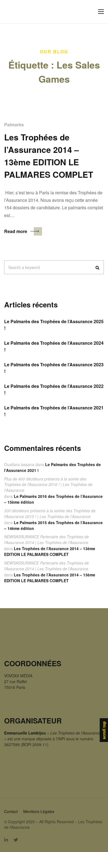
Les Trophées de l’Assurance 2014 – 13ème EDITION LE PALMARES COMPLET (49, 551)
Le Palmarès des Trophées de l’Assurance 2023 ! (54, 367)
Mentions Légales (38, 811)
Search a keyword (24, 267)
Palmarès (14, 124)
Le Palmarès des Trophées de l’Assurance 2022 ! (54, 389)
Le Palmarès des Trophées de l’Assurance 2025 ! (54, 324)
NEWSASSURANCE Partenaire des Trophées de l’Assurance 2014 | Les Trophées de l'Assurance (46, 539)
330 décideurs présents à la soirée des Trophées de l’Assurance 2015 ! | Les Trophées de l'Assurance (50, 513)
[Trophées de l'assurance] (15, 12)
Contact (11, 811)
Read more (15, 231)
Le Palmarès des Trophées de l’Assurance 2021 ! (54, 410)
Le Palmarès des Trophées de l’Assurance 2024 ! (54, 346)
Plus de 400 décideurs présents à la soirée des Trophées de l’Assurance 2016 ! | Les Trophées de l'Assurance (48, 484)
